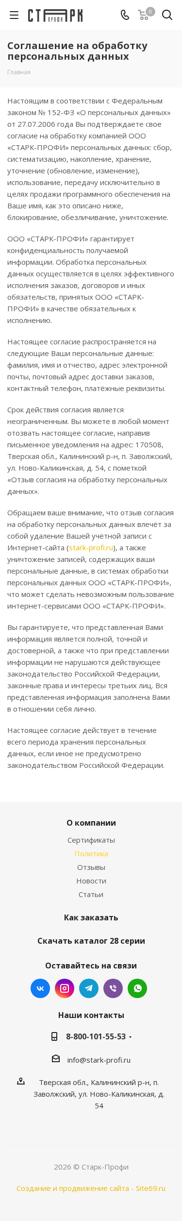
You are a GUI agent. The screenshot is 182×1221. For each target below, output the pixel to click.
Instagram (64, 988)
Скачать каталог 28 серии (91, 940)
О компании (91, 822)
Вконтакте (40, 988)
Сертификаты (91, 840)
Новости (91, 880)
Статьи (91, 894)
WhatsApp (137, 988)
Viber (113, 988)
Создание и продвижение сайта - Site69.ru (91, 1188)
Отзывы (91, 867)
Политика (91, 853)
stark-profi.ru (91, 547)
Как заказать (91, 917)
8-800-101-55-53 (96, 1036)
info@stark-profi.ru (99, 1060)
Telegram (89, 988)
